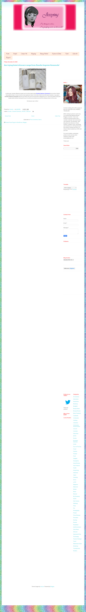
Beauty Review (44, 54)
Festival (75, 453)
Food (74, 456)
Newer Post (8, 116)
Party (74, 505)
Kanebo (10, 111)
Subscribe (75, 54)
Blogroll (8, 58)
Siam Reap (76, 529)
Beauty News (76, 408)
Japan (74, 475)
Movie (74, 491)
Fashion (75, 451)
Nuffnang (75, 503)
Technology (76, 536)
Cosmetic (75, 431)
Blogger (52, 586)
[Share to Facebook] (28, 109)
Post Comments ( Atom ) (36, 119)
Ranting (75, 520)
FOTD (74, 444)
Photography (76, 510)
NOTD (74, 498)
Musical (75, 494)
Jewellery (75, 477)
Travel (66, 54)
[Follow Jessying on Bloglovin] (69, 269)
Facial (74, 449)
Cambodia (75, 415)
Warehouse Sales (77, 543)
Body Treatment (77, 413)
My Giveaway (76, 496)
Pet (74, 508)
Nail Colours (76, 501)
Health (74, 467)
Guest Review (76, 463)
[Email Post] (33, 111)
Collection (75, 422)
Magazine (75, 484)
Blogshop (33, 54)
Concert (75, 428)
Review (24, 111)
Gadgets (75, 458)
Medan (75, 489)
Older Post (57, 116)
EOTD (74, 435)
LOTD (74, 482)
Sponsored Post (77, 534)
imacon (42, 586)
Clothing (75, 420)
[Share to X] (26, 109)
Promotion (75, 517)
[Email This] (23, 109)
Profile (15, 54)
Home (7, 54)
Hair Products (76, 465)
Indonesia (75, 472)
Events (75, 438)
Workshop (75, 546)
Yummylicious (76, 548)
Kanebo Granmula (16, 111)
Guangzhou (76, 460)
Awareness (76, 401)
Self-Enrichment (77, 527)
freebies (75, 550)
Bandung (75, 403)
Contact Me (24, 54)
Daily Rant (75, 433)
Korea (74, 479)
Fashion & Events (56, 54)
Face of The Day (77, 446)
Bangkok (75, 406)
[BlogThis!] (25, 109)
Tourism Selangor (77, 539)
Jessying (11, 109)
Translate (74, 189)
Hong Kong (76, 470)
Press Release (76, 515)
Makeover (75, 486)
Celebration (76, 418)
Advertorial (75, 399)
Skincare (28, 111)
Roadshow (75, 524)
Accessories (76, 396)
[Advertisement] (44, 40)
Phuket (75, 512)
